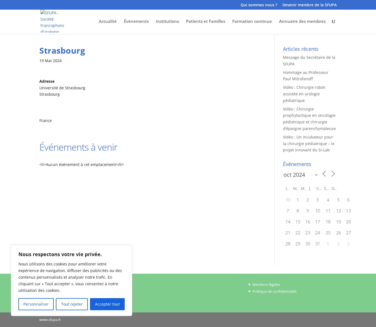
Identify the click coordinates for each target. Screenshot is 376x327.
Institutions (167, 21)
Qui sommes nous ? (259, 5)
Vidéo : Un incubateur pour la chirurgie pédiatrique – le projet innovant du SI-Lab (308, 143)
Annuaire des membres (302, 21)
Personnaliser (36, 304)
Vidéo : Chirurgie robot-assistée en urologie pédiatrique (304, 94)
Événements (136, 21)
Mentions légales (266, 284)
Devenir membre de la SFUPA (309, 5)
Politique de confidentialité (274, 291)
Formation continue (252, 21)
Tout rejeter (72, 304)
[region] (71, 280)
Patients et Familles (205, 21)
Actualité (108, 21)
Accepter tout (107, 304)
